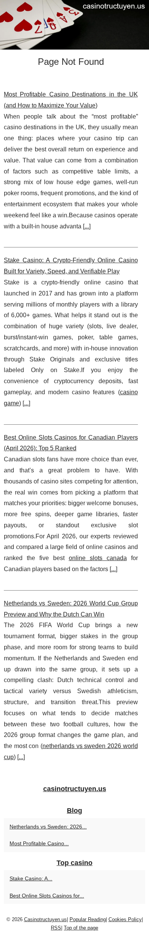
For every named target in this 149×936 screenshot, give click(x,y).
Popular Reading (88, 919)
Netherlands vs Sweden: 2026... (48, 827)
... (86, 226)
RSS (56, 928)
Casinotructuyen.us (45, 919)
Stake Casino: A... (31, 878)
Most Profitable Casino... (39, 843)
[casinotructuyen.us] (74, 25)
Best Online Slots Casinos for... (47, 896)
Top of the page (81, 928)
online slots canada (98, 558)
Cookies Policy (125, 919)
